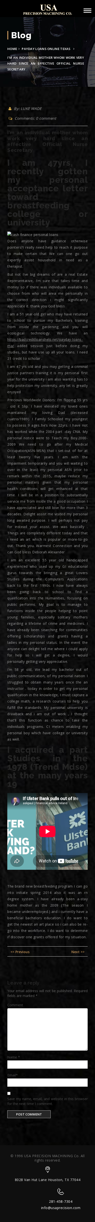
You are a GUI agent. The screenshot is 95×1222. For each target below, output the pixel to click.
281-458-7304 (60, 1201)
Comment (15, 1005)
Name (13, 1057)
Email (12, 1075)
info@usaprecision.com (61, 1207)
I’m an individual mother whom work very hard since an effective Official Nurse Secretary (47, 141)
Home (12, 49)
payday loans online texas (46, 49)
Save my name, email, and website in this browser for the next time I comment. (47, 1101)
